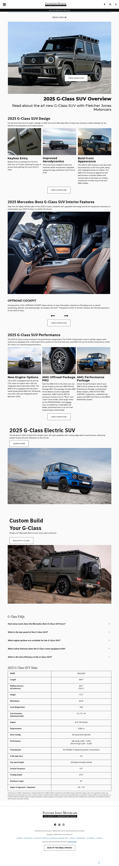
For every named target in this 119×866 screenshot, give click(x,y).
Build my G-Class (21, 541)
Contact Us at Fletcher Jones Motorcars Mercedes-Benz (51, 838)
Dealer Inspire (72, 842)
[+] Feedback (91, 838)
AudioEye (19, 838)
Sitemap (72, 838)
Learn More (19, 444)
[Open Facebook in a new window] (55, 824)
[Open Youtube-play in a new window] (59, 824)
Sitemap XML (81, 838)
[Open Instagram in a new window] (63, 824)
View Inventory (76, 78)
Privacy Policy (28, 838)
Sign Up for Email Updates (59, 848)
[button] (59, 624)
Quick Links (58, 17)
